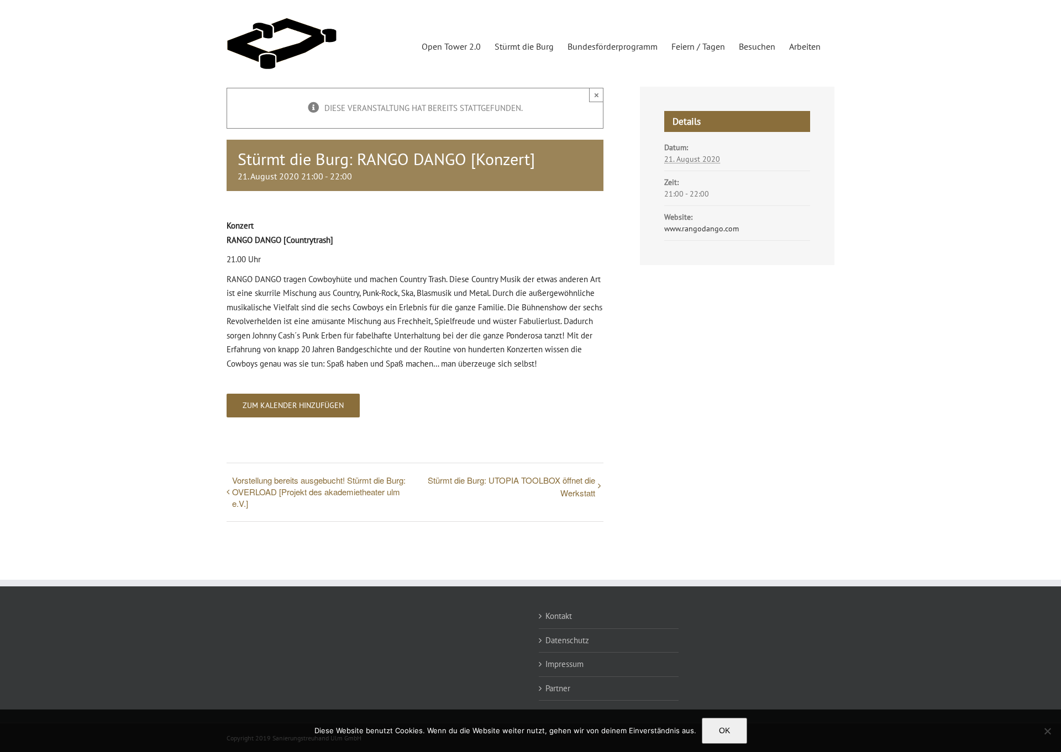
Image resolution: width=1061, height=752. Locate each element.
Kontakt (558, 616)
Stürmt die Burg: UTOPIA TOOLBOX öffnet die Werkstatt (511, 486)
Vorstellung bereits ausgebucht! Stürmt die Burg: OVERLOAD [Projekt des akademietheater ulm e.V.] (319, 491)
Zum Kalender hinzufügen (293, 405)
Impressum (564, 664)
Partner (557, 688)
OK (724, 730)
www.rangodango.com (701, 229)
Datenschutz (567, 640)
